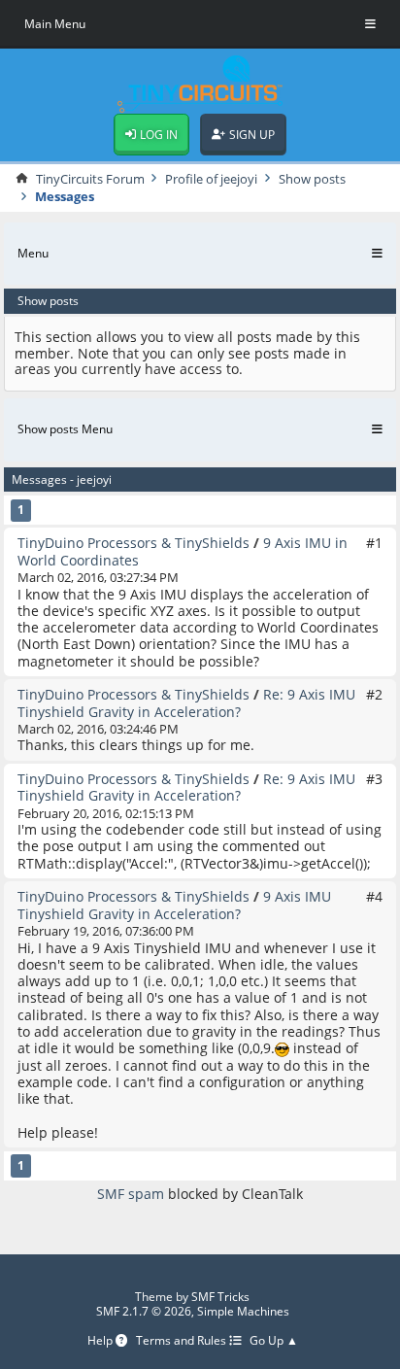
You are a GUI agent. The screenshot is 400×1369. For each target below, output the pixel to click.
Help (101, 1341)
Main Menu (54, 24)
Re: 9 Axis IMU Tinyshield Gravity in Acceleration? (186, 702)
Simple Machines (243, 1311)
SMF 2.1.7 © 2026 (143, 1311)
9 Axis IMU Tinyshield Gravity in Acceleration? (174, 904)
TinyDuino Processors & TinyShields (133, 542)
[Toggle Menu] (370, 24)
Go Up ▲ (274, 1341)
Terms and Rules (182, 1341)
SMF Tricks (220, 1296)
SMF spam (130, 1193)
